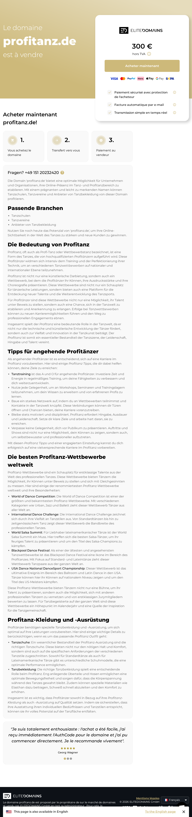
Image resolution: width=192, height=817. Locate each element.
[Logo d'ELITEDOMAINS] (59, 796)
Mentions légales (147, 798)
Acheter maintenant (142, 66)
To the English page (160, 811)
